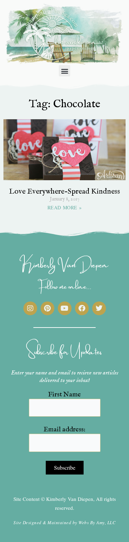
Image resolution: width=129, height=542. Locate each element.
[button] (64, 70)
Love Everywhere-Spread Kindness (64, 191)
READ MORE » (64, 207)
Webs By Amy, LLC (97, 522)
